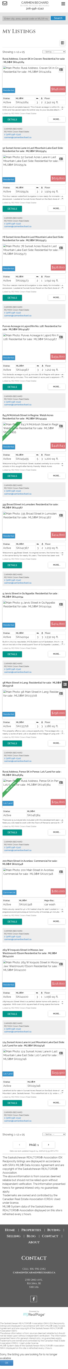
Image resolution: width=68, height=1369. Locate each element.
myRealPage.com (34, 1315)
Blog (31, 1236)
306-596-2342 (35, 8)
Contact (50, 1236)
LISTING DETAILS (12, 120)
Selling (13, 1236)
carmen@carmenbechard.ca (17, 137)
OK (6, 1363)
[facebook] (34, 1299)
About (34, 1242)
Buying (53, 1230)
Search (58, 18)
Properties (31, 1230)
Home (10, 1230)
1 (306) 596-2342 (12, 134)
